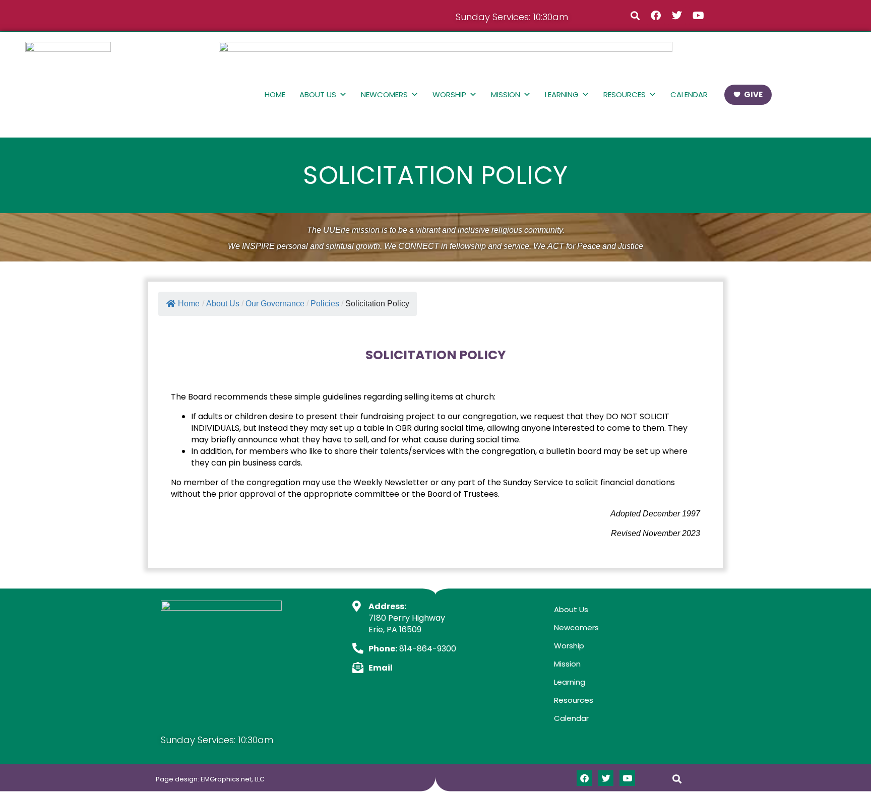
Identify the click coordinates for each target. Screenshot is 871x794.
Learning (562, 94)
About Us (317, 94)
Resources (624, 94)
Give (753, 94)
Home (275, 94)
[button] (635, 15)
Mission (505, 94)
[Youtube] (698, 16)
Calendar (689, 94)
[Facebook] (656, 16)
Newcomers (384, 94)
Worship (449, 94)
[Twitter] (677, 16)
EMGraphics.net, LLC (233, 779)
